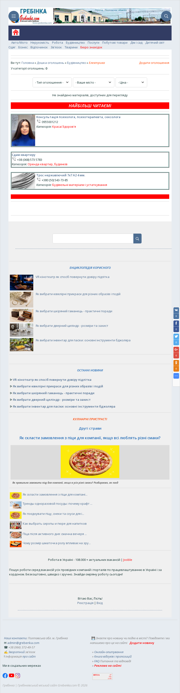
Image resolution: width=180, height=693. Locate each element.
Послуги (93, 42)
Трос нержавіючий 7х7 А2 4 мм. (60, 175)
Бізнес (23, 47)
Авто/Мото (19, 42)
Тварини (71, 47)
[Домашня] (13, 34)
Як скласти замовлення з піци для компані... (55, 494)
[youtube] (12, 677)
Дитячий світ (155, 42)
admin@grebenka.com (23, 643)
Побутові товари (115, 42)
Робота (57, 42)
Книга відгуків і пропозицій (112, 656)
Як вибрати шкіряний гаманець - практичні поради (74, 311)
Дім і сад (136, 42)
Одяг (11, 47)
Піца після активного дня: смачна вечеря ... (55, 534)
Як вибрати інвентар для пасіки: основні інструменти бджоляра (83, 340)
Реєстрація (85, 603)
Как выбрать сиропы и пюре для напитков (55, 523)
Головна (28, 63)
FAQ (96, 661)
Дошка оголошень (50, 63)
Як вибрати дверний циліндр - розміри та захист (72, 325)
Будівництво (75, 42)
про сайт (29, 656)
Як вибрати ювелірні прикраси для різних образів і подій (78, 294)
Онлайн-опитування (109, 652)
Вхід (100, 603)
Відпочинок (39, 47)
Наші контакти (15, 638)
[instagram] (17, 677)
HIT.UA (96, 675)
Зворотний (16, 652)
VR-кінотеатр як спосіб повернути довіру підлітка (72, 277)
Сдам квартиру (23, 155)
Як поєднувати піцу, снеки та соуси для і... (53, 514)
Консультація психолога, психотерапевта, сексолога (78, 117)
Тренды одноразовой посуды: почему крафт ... (57, 503)
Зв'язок (56, 47)
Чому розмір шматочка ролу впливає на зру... (57, 543)
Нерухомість (39, 42)
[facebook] (6, 677)
